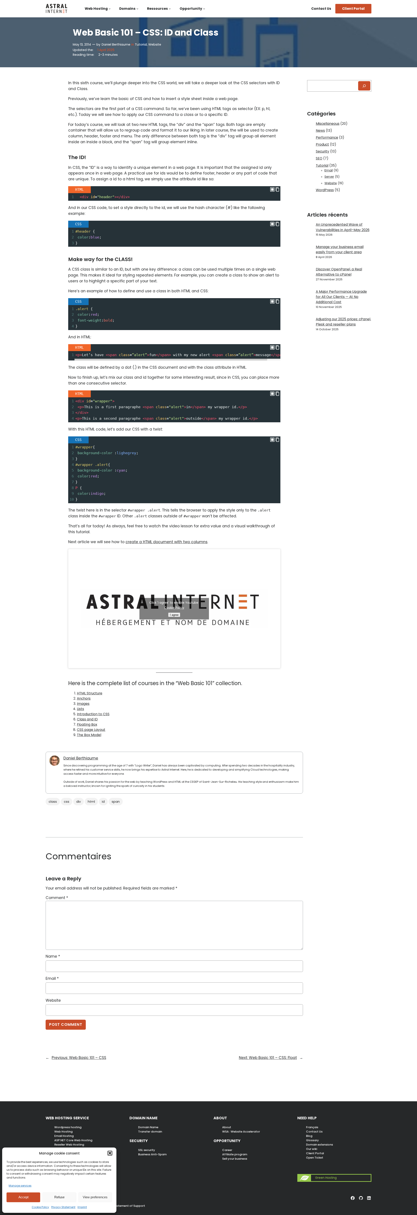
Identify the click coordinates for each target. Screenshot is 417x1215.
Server (329, 177)
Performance (327, 137)
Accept (23, 1197)
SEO (319, 158)
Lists (80, 709)
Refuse (59, 1197)
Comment (57, 897)
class (53, 802)
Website (154, 44)
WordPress (325, 190)
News (320, 130)
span (116, 802)
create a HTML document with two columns (166, 541)
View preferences (95, 1197)
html (91, 802)
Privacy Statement (63, 1207)
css (66, 802)
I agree (174, 614)
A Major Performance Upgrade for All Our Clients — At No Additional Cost (341, 296)
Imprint (82, 1207)
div (78, 802)
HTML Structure (89, 693)
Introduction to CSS (93, 714)
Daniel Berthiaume (116, 44)
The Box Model (89, 735)
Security (322, 151)
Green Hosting (326, 1178)
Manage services (20, 1185)
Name (53, 956)
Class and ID (87, 719)
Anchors (84, 698)
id (103, 802)
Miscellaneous (327, 124)
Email (52, 978)
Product (322, 144)
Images (83, 704)
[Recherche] (364, 85)
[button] (110, 1153)
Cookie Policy (40, 1207)
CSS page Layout (91, 730)
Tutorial (141, 44)
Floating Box (87, 724)
